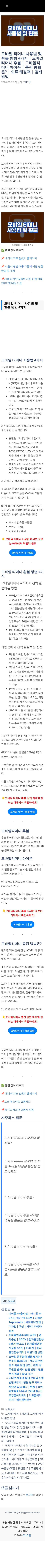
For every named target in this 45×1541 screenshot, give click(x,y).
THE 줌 (27, 1535)
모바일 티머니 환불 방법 (22, 811)
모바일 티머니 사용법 (17, 1413)
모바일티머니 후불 (22, 924)
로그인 (29, 1494)
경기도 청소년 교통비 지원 (19, 1109)
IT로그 (37, 1522)
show (11, 1301)
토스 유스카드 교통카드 (17, 1101)
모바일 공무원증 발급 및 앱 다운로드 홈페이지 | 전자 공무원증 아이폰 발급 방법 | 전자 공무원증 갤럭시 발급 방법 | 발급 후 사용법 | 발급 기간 (26, 1365)
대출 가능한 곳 (10, 1522)
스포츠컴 (26, 1522)
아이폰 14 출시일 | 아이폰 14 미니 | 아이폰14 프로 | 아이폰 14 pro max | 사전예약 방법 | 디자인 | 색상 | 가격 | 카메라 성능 (26, 1322)
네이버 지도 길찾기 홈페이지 (21, 258)
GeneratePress (33, 1512)
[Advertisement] (22, 112)
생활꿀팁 (10, 1409)
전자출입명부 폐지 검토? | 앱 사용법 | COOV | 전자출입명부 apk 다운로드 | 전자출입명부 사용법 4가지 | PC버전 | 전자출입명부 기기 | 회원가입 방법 (26, 1343)
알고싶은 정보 (10, 1526)
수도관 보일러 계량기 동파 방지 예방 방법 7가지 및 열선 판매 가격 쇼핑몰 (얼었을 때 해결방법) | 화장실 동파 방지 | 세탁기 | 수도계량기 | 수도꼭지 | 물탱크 (22, 1432)
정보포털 (25, 1526)
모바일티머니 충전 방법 (22, 1030)
